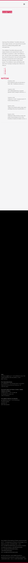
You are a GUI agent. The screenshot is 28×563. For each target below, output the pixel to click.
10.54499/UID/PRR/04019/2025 (10, 549)
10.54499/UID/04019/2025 (9, 545)
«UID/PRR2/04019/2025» (6, 550)
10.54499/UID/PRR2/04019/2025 (10, 552)
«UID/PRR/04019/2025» (17, 547)
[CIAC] (2, 3)
